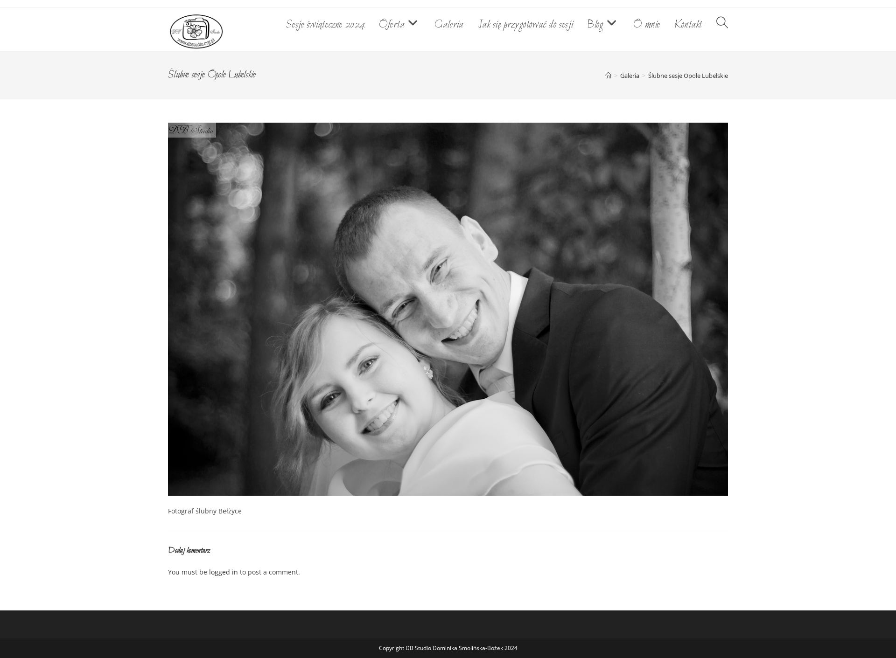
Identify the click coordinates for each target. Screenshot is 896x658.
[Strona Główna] (608, 75)
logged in (223, 572)
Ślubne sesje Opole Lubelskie (688, 75)
